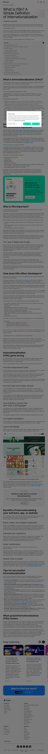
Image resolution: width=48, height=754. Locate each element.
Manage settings (12, 123)
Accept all (36, 123)
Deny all (27, 123)
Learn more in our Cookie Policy (19, 120)
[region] (24, 119)
